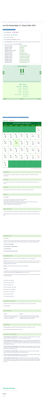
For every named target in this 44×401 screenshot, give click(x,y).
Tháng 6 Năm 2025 (22, 66)
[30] (28, 66)
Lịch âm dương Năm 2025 (13, 22)
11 (22, 71)
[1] (40, 72)
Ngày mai (39, 98)
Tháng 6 (21, 22)
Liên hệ (4, 396)
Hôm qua (4, 98)
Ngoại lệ (5, 268)
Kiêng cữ (5, 265)
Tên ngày (5, 258)
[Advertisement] (22, 12)
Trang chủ (5, 22)
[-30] (15, 66)
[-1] (3, 72)
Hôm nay (22, 98)
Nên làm (5, 260)
